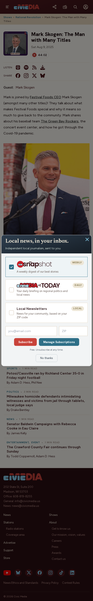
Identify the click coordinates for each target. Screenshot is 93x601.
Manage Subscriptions (59, 342)
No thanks (46, 358)
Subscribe (25, 342)
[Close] (87, 239)
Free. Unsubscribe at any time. (46, 349)
